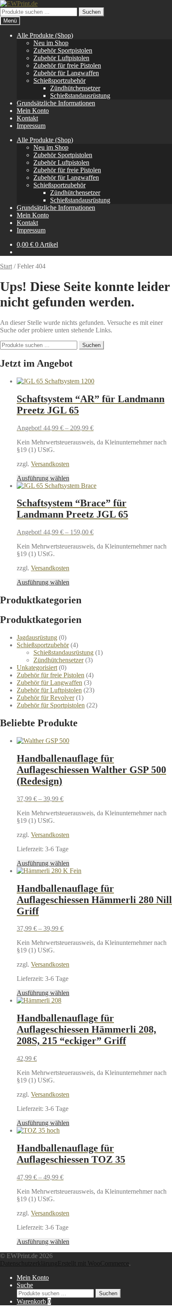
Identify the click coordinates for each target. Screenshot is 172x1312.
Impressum (31, 125)
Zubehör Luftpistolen (61, 57)
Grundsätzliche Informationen (56, 103)
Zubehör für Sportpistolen (51, 705)
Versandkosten (50, 463)
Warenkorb (34, 1301)
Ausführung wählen (43, 478)
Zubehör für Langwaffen (66, 73)
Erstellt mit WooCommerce (93, 1263)
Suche (25, 1285)
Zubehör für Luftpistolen (49, 690)
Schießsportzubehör (59, 80)
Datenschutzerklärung (29, 1263)
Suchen (91, 12)
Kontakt (27, 118)
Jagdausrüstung (37, 637)
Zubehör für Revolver (45, 697)
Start (6, 266)
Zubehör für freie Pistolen (67, 65)
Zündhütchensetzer (75, 88)
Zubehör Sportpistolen (62, 50)
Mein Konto (33, 110)
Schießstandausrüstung (80, 95)
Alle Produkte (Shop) (45, 35)
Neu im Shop (50, 42)
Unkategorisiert (37, 667)
